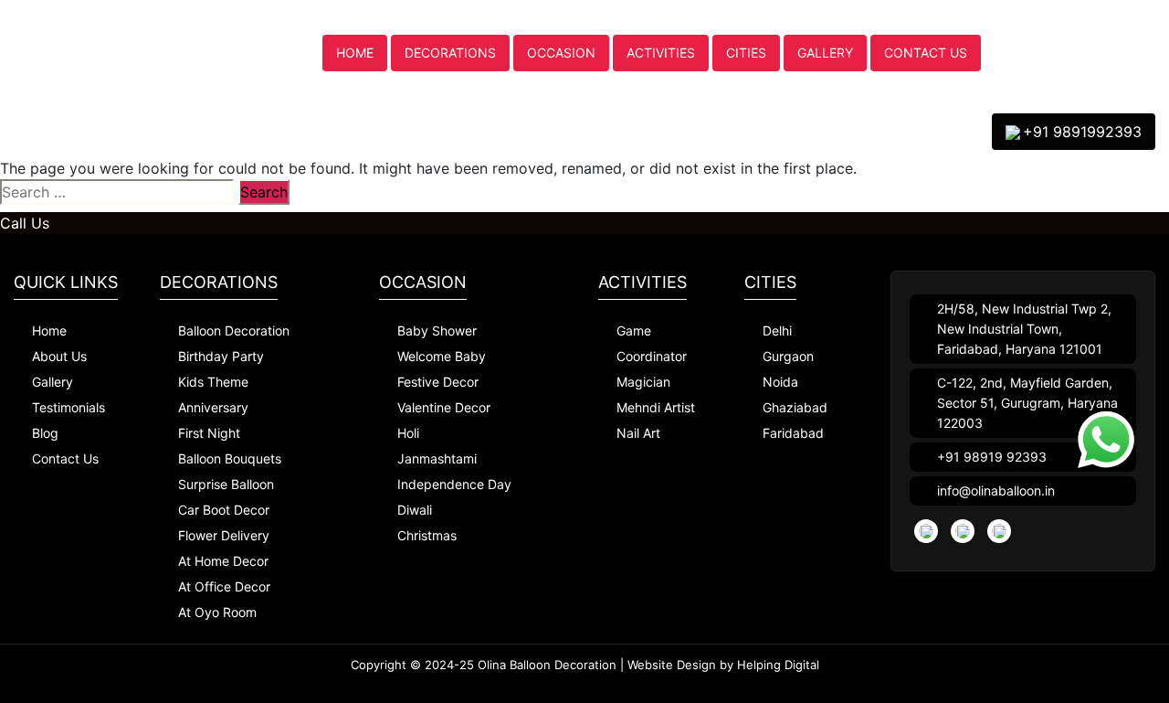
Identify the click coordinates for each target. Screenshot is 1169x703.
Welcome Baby (441, 356)
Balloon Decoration (234, 330)
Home (355, 52)
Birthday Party (221, 356)
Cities (746, 52)
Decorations (450, 52)
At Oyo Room (217, 612)
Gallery (825, 52)
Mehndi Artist (655, 407)
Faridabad (793, 433)
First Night (209, 433)
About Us (59, 356)
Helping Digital (778, 664)
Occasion (561, 52)
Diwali (414, 509)
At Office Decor (224, 586)
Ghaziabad (795, 407)
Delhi (777, 330)
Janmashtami (437, 458)
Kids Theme (213, 381)
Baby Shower (437, 330)
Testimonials (68, 407)
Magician (643, 381)
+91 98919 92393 (992, 456)
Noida (780, 381)
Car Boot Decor (223, 509)
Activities (661, 52)
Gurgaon (788, 356)
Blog (45, 433)
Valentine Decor (443, 407)
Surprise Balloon (226, 484)
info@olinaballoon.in (996, 490)
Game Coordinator (651, 343)
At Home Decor (223, 561)
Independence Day (454, 484)
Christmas (427, 535)
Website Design (671, 664)
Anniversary (213, 407)
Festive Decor (438, 381)
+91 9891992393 (1082, 131)
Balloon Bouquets (229, 458)
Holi (408, 433)
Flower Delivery (223, 535)
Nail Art (638, 433)
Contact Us (925, 52)
